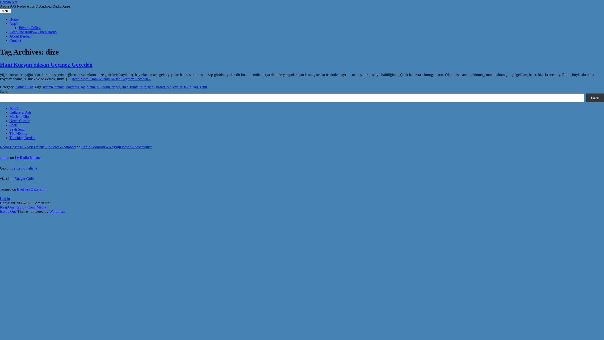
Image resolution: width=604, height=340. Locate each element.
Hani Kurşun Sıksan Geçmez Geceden (46, 65)
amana (59, 87)
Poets (13, 125)
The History (18, 134)
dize (125, 87)
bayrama (72, 87)
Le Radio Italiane (28, 158)
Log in (5, 199)
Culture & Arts (20, 112)
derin (106, 87)
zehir (203, 87)
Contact (15, 40)
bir (83, 87)
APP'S (14, 108)
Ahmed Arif (24, 87)
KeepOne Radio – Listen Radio (33, 32)
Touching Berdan (22, 138)
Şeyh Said (17, 129)
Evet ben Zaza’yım (31, 189)
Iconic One (8, 211)
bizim (91, 87)
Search (4, 91)
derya (116, 87)
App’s (13, 23)
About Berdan (20, 36)
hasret (160, 87)
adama (48, 87)
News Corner (19, 121)
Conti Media (36, 207)
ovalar (177, 87)
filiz (143, 87)
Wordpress (57, 211)
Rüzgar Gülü (24, 179)
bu (99, 87)
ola (169, 87)
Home (14, 19)
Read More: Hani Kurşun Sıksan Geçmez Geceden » (111, 79)
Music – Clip (19, 117)
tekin (187, 87)
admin (4, 158)
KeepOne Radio (12, 207)
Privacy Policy (30, 28)
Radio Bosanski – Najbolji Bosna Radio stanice (116, 147)
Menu (5, 11)
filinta (134, 87)
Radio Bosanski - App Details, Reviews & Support (38, 147)
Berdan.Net (8, 2)
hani (151, 87)
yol (195, 87)
